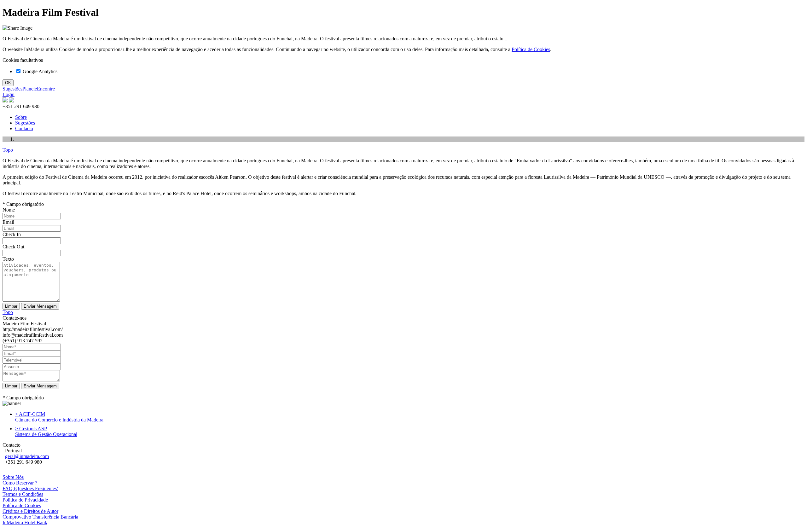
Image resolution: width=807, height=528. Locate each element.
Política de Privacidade (25, 499)
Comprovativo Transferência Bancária (40, 516)
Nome (9, 209)
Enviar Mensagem (40, 386)
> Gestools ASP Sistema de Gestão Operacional (46, 431)
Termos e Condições (23, 494)
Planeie (29, 88)
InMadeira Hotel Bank (25, 522)
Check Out (13, 246)
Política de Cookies (531, 49)
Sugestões (12, 88)
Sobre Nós (13, 477)
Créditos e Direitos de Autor (30, 511)
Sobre (21, 117)
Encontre (46, 88)
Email (8, 222)
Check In (12, 234)
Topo (8, 150)
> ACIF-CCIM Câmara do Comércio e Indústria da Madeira (59, 416)
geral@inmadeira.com (27, 456)
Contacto (24, 128)
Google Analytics (39, 71)
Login (9, 94)
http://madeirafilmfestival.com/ (33, 329)
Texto (8, 259)
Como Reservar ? (20, 482)
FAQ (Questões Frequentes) (30, 488)
